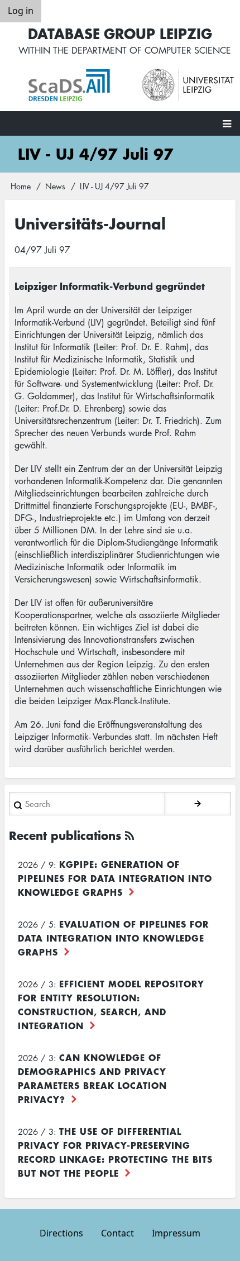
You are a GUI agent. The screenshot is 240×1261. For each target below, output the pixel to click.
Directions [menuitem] (61, 1233)
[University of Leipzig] (188, 85)
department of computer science (151, 50)
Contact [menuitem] (117, 1233)
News (55, 186)
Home (21, 186)
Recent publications (65, 835)
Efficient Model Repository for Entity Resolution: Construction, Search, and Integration (111, 1004)
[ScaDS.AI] (74, 85)
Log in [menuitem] (20, 10)
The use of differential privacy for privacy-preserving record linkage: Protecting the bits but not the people (115, 1151)
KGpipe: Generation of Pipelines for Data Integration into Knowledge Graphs (115, 878)
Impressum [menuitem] (176, 1233)
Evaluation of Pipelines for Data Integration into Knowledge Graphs (113, 937)
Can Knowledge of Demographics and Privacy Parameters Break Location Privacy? (92, 1078)
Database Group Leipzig (120, 33)
